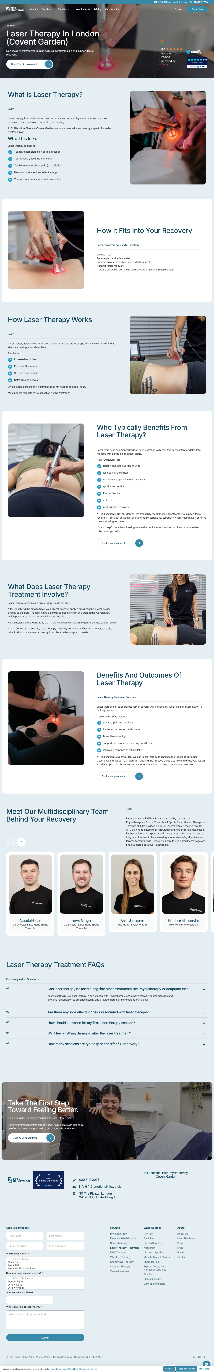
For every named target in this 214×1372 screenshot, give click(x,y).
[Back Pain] (44, 1262)
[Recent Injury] (44, 1281)
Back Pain (149, 1238)
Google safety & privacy (88, 1368)
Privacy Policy (55, 1368)
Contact (181, 1257)
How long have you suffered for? (24, 1273)
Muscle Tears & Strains (157, 1257)
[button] (10, 842)
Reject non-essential (186, 1369)
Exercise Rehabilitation (123, 1238)
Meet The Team (186, 1238)
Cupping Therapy (120, 1266)
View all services (119, 1271)
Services (47, 9)
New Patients (83, 9)
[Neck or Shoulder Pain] (44, 1268)
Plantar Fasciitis (153, 1279)
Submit (45, 1337)
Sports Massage (119, 1243)
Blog (180, 1243)
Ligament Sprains (154, 1252)
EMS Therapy (117, 1252)
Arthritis (148, 1233)
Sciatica (148, 1274)
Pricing (98, 9)
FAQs (180, 1247)
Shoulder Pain (152, 1261)
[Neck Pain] (44, 1265)
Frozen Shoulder (153, 1243)
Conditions (63, 9)
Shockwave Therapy (122, 1261)
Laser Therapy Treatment (124, 1247)
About (32, 9)
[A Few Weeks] (44, 1287)
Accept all (169, 1369)
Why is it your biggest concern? (24, 1306)
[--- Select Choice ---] (44, 1259)
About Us (182, 1233)
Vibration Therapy (120, 1257)
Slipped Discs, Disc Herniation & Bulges (155, 1268)
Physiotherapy (118, 1233)
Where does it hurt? (17, 1253)
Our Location (112, 9)
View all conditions (154, 1283)
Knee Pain (149, 1247)
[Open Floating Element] (206, 1364)
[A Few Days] (44, 1284)
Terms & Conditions (70, 1368)
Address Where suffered (19, 1292)
